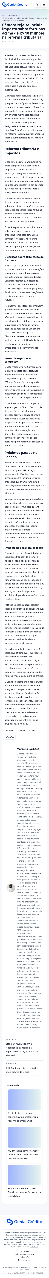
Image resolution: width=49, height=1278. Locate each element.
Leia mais (34, 1247)
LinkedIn (32, 730)
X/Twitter (21, 730)
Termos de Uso (24, 1260)
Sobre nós (24, 1257)
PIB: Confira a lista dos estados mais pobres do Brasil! (22, 1067)
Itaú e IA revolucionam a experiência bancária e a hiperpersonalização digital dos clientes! (22, 1047)
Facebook (10, 730)
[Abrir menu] (44, 5)
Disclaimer (24, 1251)
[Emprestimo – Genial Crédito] (14, 4)
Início (4, 15)
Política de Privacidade (24, 1254)
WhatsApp (10, 737)
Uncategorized (13, 15)
